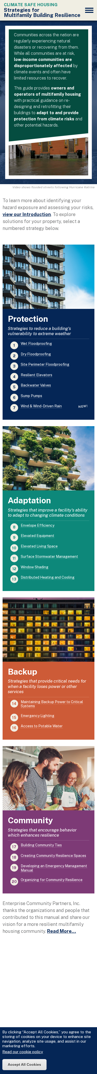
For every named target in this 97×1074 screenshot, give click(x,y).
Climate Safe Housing (30, 4)
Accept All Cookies (24, 1064)
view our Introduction (27, 214)
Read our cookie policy (22, 1052)
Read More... (61, 931)
